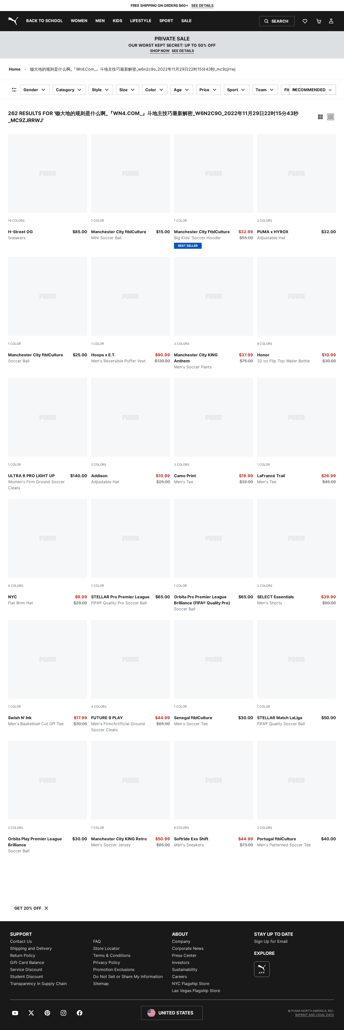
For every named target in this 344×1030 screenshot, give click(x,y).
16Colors (16, 220)
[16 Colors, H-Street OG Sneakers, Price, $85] (47, 187)
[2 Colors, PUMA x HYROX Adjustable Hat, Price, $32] (296, 187)
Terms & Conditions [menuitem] (111, 955)
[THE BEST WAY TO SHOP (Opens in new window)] (262, 969)
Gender (30, 89)
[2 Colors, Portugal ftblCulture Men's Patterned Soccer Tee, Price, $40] (296, 794)
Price (204, 89)
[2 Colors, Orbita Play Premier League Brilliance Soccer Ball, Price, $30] (47, 797)
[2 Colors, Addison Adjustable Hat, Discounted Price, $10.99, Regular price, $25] (130, 431)
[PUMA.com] (12, 21)
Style (97, 89)
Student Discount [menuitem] (26, 976)
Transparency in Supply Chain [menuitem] (38, 983)
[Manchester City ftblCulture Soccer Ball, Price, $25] (47, 310)
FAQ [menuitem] (97, 941)
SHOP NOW (160, 50)
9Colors (264, 344)
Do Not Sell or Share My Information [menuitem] (128, 976)
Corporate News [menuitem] (187, 948)
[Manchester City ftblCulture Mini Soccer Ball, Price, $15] (130, 187)
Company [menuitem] (181, 941)
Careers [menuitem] (179, 976)
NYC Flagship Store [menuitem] (190, 983)
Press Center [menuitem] (184, 955)
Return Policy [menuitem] (22, 955)
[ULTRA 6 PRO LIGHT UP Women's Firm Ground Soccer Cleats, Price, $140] (47, 434)
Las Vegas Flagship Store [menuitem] (196, 990)
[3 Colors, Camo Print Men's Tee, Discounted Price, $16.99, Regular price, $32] (213, 431)
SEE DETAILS (202, 5)
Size (123, 89)
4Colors (15, 585)
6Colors (181, 827)
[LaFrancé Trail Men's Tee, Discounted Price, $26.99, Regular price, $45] (296, 431)
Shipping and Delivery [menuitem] (31, 948)
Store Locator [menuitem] (106, 948)
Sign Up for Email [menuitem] (271, 941)
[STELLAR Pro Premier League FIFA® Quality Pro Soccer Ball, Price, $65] (130, 552)
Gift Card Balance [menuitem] (27, 962)
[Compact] (320, 117)
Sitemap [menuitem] (101, 983)
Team (261, 89)
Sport (232, 89)
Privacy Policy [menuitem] (106, 962)
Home (15, 69)
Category (65, 89)
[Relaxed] (330, 117)
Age (178, 89)
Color (150, 89)
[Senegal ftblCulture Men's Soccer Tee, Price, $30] (213, 673)
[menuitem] (44, 21)
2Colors (264, 220)
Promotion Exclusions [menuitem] (113, 969)
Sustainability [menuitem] (184, 969)
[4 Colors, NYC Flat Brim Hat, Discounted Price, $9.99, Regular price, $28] (47, 552)
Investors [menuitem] (180, 962)
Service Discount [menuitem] (26, 969)
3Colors (181, 344)
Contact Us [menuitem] (21, 941)
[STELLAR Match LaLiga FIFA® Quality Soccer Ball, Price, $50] (296, 673)
